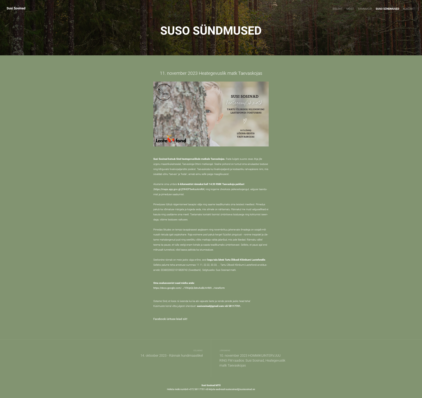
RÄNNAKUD (365, 8)
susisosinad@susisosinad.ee (240, 389)
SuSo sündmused (387, 8)
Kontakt (409, 8)
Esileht (338, 8)
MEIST (350, 8)
